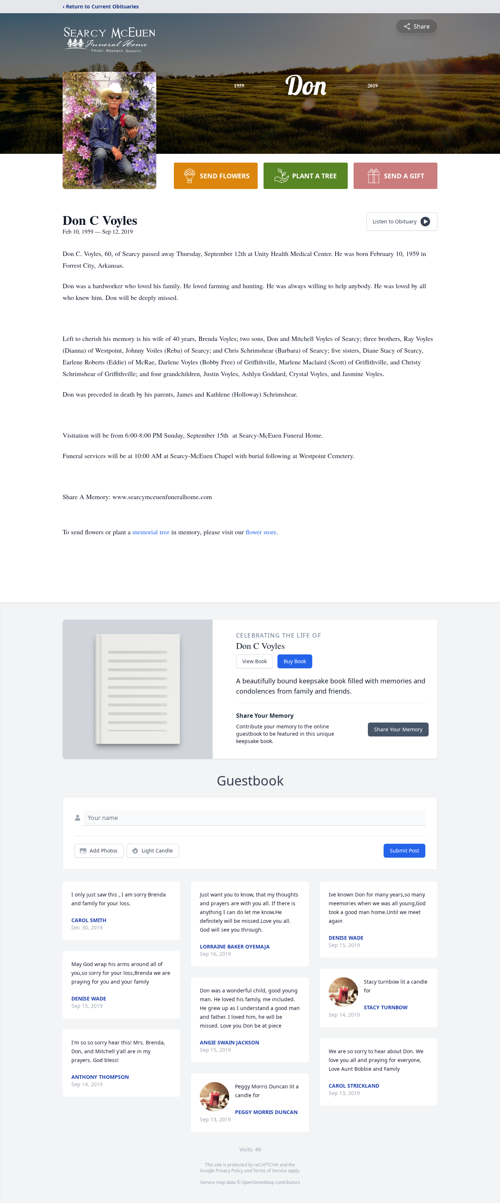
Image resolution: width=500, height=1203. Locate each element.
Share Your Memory (398, 729)
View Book (254, 661)
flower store (261, 531)
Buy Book (295, 661)
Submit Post (404, 850)
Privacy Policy (229, 1170)
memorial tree (151, 531)
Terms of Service (270, 1170)
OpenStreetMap (258, 1182)
